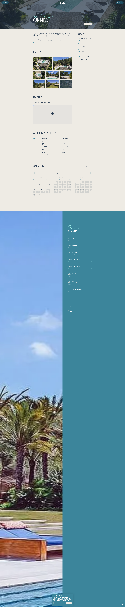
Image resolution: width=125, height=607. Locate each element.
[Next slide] (81, 24)
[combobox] (69, 255)
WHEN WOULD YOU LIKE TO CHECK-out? (74, 266)
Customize (56, 603)
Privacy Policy (81, 301)
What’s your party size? (72, 273)
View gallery (65, 84)
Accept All (69, 603)
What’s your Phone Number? (73, 252)
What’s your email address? (72, 245)
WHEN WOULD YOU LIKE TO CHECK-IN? (74, 259)
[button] (122, 604)
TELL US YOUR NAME (71, 238)
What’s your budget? (71, 281)
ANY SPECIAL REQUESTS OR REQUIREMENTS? (75, 289)
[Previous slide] (77, 24)
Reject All (62, 603)
